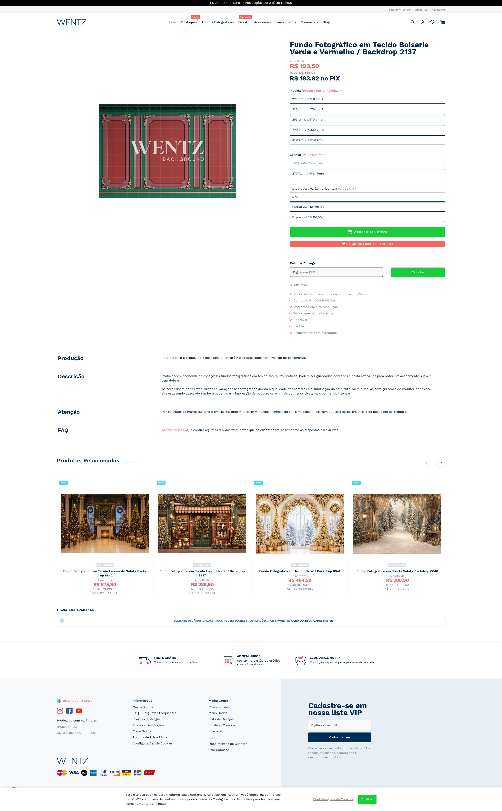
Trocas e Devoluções (148, 725)
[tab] (105, 359)
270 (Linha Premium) (308, 173)
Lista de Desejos (221, 719)
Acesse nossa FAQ (175, 430)
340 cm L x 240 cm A (308, 140)
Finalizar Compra (222, 725)
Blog (212, 738)
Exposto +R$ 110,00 (307, 217)
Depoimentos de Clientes (228, 744)
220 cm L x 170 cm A (308, 109)
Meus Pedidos (219, 707)
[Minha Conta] (423, 23)
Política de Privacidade (150, 737)
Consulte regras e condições (175, 662)
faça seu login (297, 620)
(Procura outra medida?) (321, 90)
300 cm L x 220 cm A (308, 129)
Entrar (418, 9)
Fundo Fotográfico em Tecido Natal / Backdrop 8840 (397, 571)
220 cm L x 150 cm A (308, 99)
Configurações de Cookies (153, 743)
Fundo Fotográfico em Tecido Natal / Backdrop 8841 (299, 571)
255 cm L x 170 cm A (307, 119)
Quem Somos (143, 707)
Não (295, 197)
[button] (423, 23)
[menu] (248, 22)
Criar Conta (437, 9)
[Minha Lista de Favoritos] (432, 23)
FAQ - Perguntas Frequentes (154, 713)
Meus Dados (218, 713)
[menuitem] (172, 22)
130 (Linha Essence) (307, 163)
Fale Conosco (219, 750)
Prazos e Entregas (146, 719)
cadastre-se (323, 620)
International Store (77, 700)
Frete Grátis (142, 731)
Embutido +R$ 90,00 (308, 207)
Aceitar (367, 799)
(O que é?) (315, 155)
